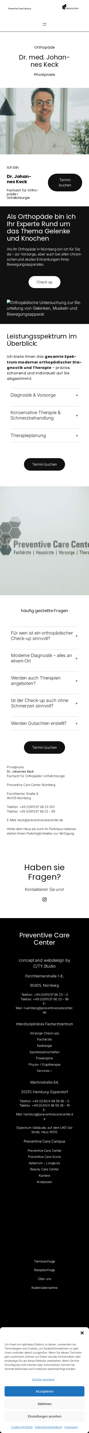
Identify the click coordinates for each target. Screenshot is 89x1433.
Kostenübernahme (44, 1288)
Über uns (44, 1279)
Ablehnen (45, 1404)
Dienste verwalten (43, 1379)
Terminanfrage (44, 1261)
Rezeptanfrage (44, 1270)
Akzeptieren (44, 1391)
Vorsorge (28, 254)
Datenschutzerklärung (48, 1427)
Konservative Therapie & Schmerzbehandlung (35, 415)
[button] (82, 1333)
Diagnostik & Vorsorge (33, 395)
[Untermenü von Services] (51, 1071)
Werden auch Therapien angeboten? (36, 680)
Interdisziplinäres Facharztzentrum (44, 1024)
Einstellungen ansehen (44, 1416)
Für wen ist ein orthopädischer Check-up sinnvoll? (42, 635)
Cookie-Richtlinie (22, 1427)
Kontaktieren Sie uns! (44, 889)
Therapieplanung (28, 435)
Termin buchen (65, 182)
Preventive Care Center (44, 939)
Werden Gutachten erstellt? (38, 723)
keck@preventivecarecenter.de (40, 820)
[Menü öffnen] (44, 24)
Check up (44, 282)
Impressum (71, 1427)
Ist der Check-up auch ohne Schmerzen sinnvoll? (39, 703)
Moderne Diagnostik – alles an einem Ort (41, 658)
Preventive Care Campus (44, 1141)
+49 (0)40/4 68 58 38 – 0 (50, 1101)
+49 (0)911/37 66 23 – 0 (51, 994)
